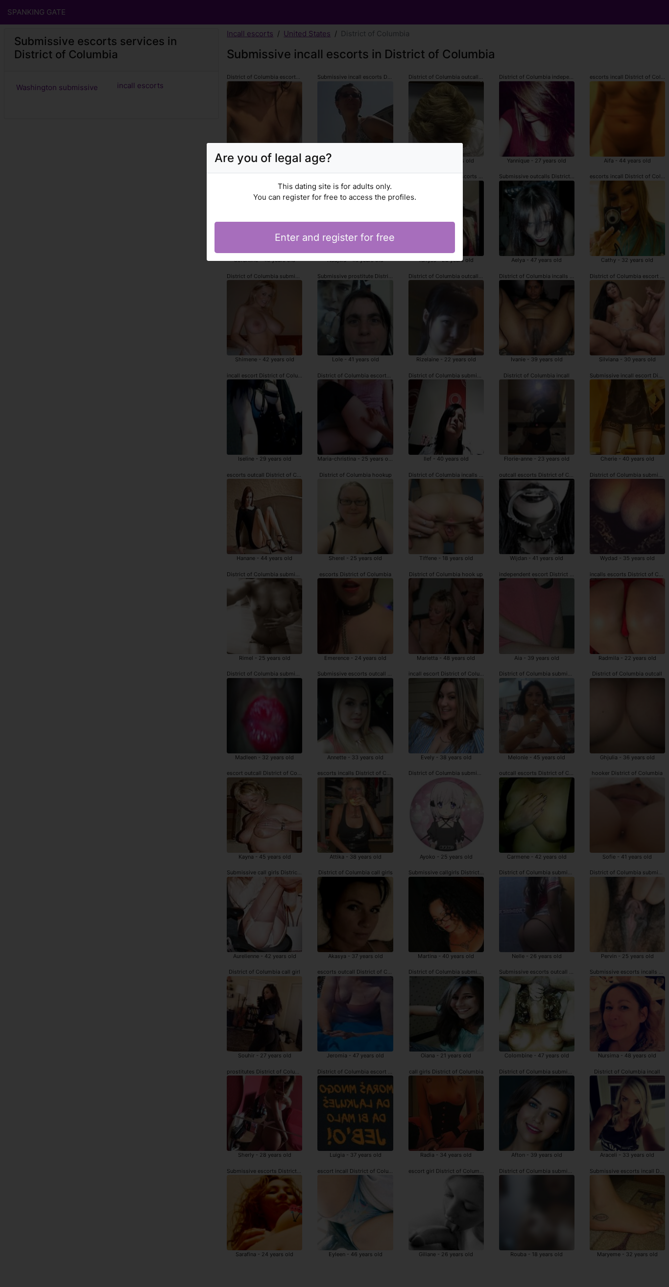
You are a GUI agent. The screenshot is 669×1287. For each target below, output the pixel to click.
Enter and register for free (335, 237)
